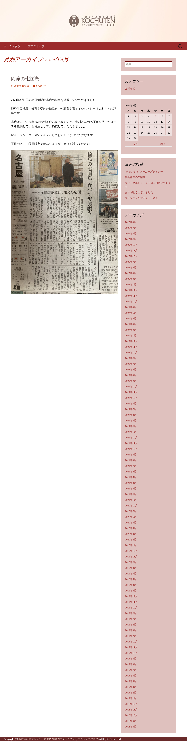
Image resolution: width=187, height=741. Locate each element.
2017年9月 (130, 658)
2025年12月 (131, 244)
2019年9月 (130, 562)
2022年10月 (131, 397)
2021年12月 (131, 437)
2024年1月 (130, 335)
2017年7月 (130, 670)
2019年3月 (130, 590)
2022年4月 (130, 414)
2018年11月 (131, 602)
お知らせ (41, 85)
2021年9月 (130, 454)
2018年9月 (130, 613)
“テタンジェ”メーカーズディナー (144, 171)
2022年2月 (130, 426)
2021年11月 (131, 443)
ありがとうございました (139, 192)
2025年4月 (130, 267)
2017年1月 (130, 698)
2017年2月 (130, 692)
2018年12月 (131, 596)
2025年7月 (130, 261)
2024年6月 (130, 312)
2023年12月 (131, 341)
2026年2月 (130, 239)
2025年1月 (130, 284)
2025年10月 (131, 256)
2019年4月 (130, 585)
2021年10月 (131, 448)
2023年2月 (130, 380)
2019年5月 (130, 579)
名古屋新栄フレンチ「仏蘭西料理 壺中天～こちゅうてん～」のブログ (58, 739)
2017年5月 (130, 675)
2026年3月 (130, 233)
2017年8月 (130, 664)
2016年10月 (131, 715)
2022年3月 (130, 420)
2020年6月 (130, 516)
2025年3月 (130, 273)
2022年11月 (131, 392)
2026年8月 (130, 222)
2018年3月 (130, 630)
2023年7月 (130, 363)
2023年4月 (130, 369)
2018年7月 (130, 619)
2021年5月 (130, 477)
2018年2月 (130, 636)
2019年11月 (131, 556)
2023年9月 (130, 358)
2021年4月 (130, 482)
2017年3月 (130, 687)
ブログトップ (36, 46)
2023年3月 (130, 375)
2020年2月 (130, 539)
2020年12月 (131, 505)
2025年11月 (131, 250)
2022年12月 (131, 386)
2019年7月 (130, 573)
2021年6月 (130, 471)
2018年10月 (131, 607)
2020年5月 (130, 522)
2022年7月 (130, 403)
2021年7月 (130, 465)
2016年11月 (131, 709)
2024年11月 (131, 295)
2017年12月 (131, 641)
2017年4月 (130, 681)
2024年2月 (130, 329)
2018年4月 (130, 624)
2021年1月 (130, 499)
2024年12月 (131, 290)
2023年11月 (131, 346)
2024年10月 (131, 301)
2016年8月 (130, 726)
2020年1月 (130, 545)
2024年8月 (130, 307)
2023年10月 (131, 352)
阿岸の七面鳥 (25, 79)
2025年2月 (130, 278)
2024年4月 (130, 318)
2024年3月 (130, 324)
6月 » (162, 143)
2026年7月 (130, 227)
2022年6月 (130, 409)
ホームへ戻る (12, 46)
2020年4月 (130, 528)
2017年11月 (131, 647)
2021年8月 (130, 460)
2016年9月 (130, 721)
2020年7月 (130, 511)
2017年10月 (131, 653)
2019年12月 (131, 551)
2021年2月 (130, 494)
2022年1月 (130, 431)
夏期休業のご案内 (135, 177)
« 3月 (135, 143)
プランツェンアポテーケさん (141, 198)
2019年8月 (130, 568)
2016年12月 (131, 704)
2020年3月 (130, 534)
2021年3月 (130, 488)
